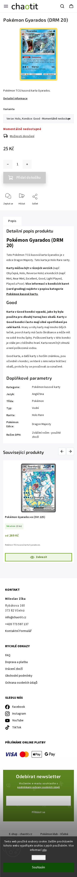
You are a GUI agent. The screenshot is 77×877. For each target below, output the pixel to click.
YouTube (17, 720)
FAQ (7, 655)
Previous (63, 451)
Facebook (18, 707)
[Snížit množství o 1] (7, 164)
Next (70, 451)
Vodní (35, 408)
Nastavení (38, 857)
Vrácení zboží (14, 669)
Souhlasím (38, 867)
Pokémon (38, 401)
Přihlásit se (38, 812)
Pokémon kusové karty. (22, 294)
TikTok (16, 727)
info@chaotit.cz (15, 617)
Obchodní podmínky (18, 676)
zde (44, 850)
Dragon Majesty (41, 424)
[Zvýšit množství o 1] (27, 164)
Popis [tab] (12, 221)
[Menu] (6, 6)
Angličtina (38, 394)
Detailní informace (15, 98)
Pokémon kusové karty (46, 387)
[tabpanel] (38, 511)
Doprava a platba (16, 662)
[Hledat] (62, 6)
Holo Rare (38, 415)
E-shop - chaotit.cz (20, 834)
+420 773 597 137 (17, 624)
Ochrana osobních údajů (21, 683)
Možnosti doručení (22, 136)
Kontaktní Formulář (18, 631)
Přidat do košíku (28, 177)
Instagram (19, 713)
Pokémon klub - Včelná (54, 834)
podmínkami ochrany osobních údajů (38, 787)
